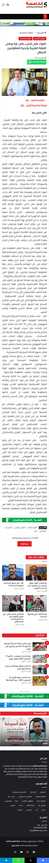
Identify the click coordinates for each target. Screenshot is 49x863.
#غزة (16, 801)
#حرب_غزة (11, 796)
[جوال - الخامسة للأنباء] (24, 24)
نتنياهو (20, 810)
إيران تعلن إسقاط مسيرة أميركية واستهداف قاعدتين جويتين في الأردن (17, 646)
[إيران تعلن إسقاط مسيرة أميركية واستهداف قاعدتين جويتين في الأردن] (40, 646)
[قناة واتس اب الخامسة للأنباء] (24, 520)
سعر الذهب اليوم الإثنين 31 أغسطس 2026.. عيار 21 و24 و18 (18, 679)
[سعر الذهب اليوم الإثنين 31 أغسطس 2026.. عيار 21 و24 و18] (40, 681)
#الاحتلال (33, 792)
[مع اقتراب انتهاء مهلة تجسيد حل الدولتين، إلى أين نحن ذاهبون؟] (36, 572)
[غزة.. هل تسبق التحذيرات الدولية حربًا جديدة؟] (13, 572)
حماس (43, 810)
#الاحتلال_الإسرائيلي (19, 792)
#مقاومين (43, 531)
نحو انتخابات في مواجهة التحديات (37, 615)
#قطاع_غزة (8, 527)
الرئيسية (40, 33)
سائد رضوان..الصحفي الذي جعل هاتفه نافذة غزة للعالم (26, 742)
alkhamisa (30, 805)
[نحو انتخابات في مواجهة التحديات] (36, 603)
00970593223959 (40, 827)
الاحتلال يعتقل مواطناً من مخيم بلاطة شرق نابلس (18, 667)
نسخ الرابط (24, 543)
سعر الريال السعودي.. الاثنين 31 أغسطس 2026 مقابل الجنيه (18, 657)
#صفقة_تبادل (41, 801)
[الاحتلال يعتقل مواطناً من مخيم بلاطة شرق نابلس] (40, 669)
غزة (37, 810)
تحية (35, 531)
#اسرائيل (43, 792)
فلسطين (29, 810)
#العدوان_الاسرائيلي (25, 796)
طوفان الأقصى (39, 38)
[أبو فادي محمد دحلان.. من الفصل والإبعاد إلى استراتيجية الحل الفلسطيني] (13, 603)
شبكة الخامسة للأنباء (13, 841)
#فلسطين (8, 801)
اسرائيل (12, 805)
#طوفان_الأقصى (20, 527)
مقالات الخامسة (26, 33)
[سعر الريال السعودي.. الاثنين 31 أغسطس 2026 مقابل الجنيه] (40, 659)
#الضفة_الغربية (32, 527)
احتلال (21, 805)
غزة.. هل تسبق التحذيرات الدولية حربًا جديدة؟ (13, 584)
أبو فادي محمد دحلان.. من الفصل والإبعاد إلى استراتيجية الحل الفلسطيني (13, 618)
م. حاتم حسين (16, 845)
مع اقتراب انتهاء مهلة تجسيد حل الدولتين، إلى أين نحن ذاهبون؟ (37, 586)
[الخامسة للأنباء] (36, 5)
